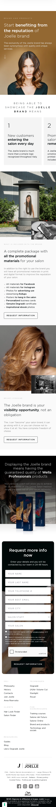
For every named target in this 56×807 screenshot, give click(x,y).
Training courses (38, 713)
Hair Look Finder (12, 711)
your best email (18, 600)
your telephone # (20, 591)
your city (14, 608)
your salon (15, 626)
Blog (6, 745)
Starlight (34, 693)
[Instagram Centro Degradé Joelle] (25, 786)
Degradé (34, 686)
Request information (21, 315)
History (7, 689)
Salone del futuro (38, 717)
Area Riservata (11, 700)
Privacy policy (42, 777)
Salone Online (36, 721)
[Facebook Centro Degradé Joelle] (19, 786)
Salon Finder (10, 715)
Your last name (18, 582)
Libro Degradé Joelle (14, 749)
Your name (15, 574)
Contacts (8, 693)
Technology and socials (38, 729)
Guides (7, 741)
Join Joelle (9, 697)
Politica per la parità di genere (34, 780)
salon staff (16, 617)
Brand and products (40, 724)
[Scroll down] (28, 57)
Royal (33, 697)
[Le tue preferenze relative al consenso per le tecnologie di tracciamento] (4, 804)
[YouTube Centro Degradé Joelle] (37, 786)
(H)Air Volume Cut (39, 689)
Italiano (32, 777)
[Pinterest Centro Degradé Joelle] (31, 786)
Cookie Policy (14, 780)
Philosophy (9, 686)
